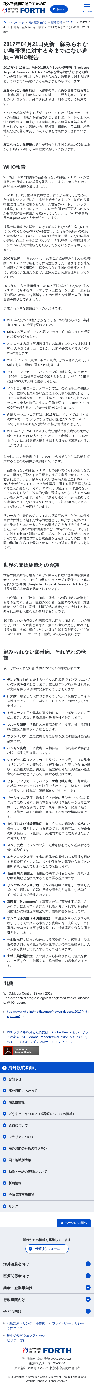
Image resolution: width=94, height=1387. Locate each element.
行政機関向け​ (14, 1300)
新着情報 (15, 1183)
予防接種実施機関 (21, 1194)
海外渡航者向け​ (16, 1264)
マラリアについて (21, 1137)
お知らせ (15, 1079)
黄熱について (18, 1125)
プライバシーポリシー (68, 1323)
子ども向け (12, 1311)
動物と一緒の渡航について (28, 1171)
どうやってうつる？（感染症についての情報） (42, 1114)
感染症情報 (17, 1102)
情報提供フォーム (47, 1249)
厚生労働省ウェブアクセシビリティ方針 (26, 1338)
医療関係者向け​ (16, 1276)
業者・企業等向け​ (18, 1288)
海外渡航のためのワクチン (28, 1148)
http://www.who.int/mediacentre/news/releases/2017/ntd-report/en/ (48, 1014)
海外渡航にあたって (23, 1090)
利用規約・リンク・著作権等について (26, 1326)
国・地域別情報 (20, 1160)
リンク (13, 1206)
